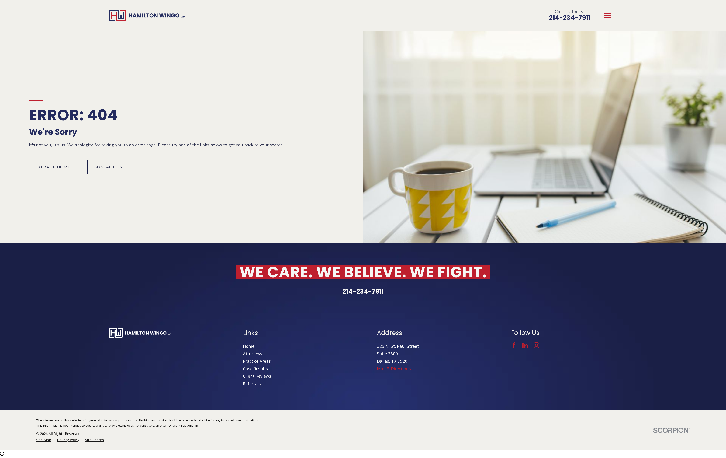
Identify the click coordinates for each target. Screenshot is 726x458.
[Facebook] (514, 345)
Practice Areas (257, 361)
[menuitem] (43, 440)
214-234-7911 (569, 17)
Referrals (252, 383)
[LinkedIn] (525, 345)
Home (248, 346)
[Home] (147, 15)
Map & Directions (394, 368)
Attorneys (252, 353)
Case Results (255, 368)
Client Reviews (257, 376)
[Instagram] (536, 345)
